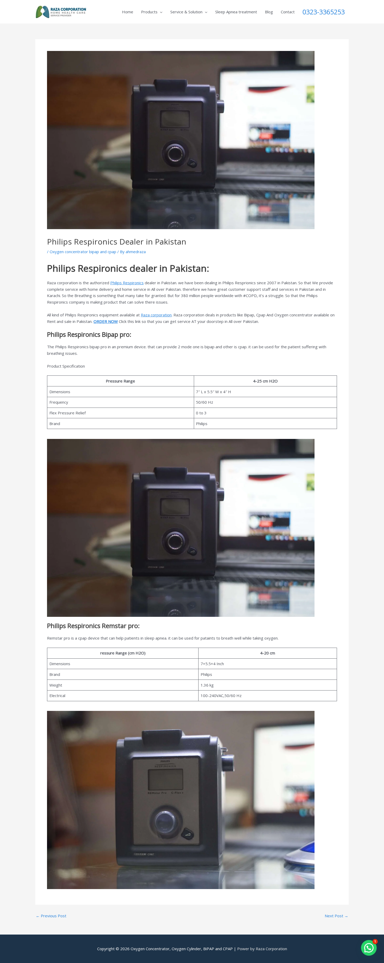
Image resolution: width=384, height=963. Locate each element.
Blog (269, 11)
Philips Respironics (127, 282)
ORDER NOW (106, 321)
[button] (369, 948)
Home (127, 11)
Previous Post (51, 916)
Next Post (336, 916)
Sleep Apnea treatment (236, 11)
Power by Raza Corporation (262, 948)
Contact (288, 11)
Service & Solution (186, 11)
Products (149, 11)
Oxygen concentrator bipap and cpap (83, 251)
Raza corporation (156, 314)
